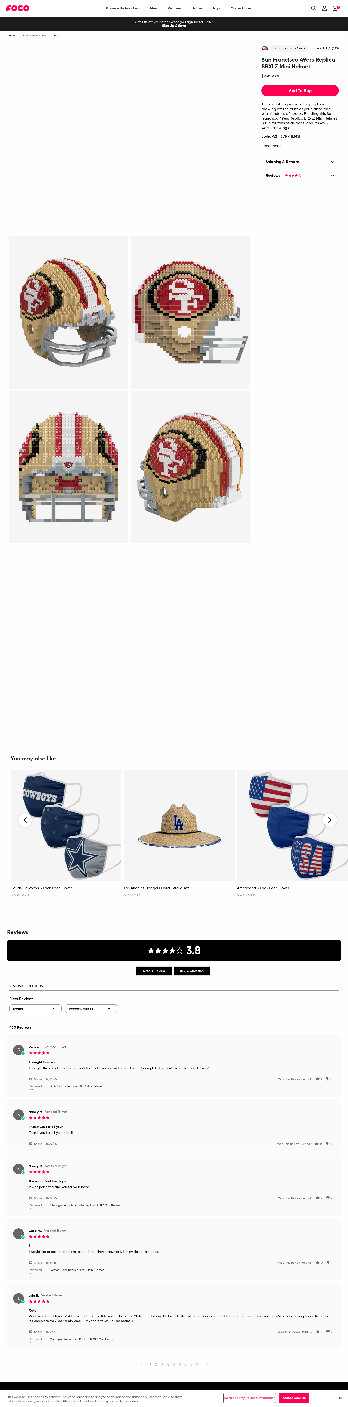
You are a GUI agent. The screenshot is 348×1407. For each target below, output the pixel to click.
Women (174, 8)
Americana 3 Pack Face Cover (263, 888)
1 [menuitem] (150, 1364)
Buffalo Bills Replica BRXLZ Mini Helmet (76, 1086)
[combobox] (35, 1008)
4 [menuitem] (168, 1364)
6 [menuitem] (180, 1364)
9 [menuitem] (197, 1364)
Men (153, 8)
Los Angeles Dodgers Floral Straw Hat (156, 888)
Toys (216, 8)
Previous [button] (25, 820)
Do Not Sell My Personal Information (250, 1398)
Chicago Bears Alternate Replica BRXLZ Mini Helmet (85, 1205)
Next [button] (330, 820)
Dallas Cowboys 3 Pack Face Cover (41, 888)
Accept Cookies (294, 1398)
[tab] (154, 971)
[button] (37, 1079)
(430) (335, 48)
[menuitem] (123, 8)
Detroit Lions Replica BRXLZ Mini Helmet (77, 1270)
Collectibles (241, 8)
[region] (174, 1398)
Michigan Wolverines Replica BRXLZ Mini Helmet (82, 1339)
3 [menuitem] (162, 1364)
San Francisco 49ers (289, 48)
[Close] (340, 1398)
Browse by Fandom (122, 8)
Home (197, 8)
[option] (174, 24)
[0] (334, 8)
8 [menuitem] (191, 1364)
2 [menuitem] (156, 1364)
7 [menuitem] (186, 1364)
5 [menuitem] (174, 1364)
